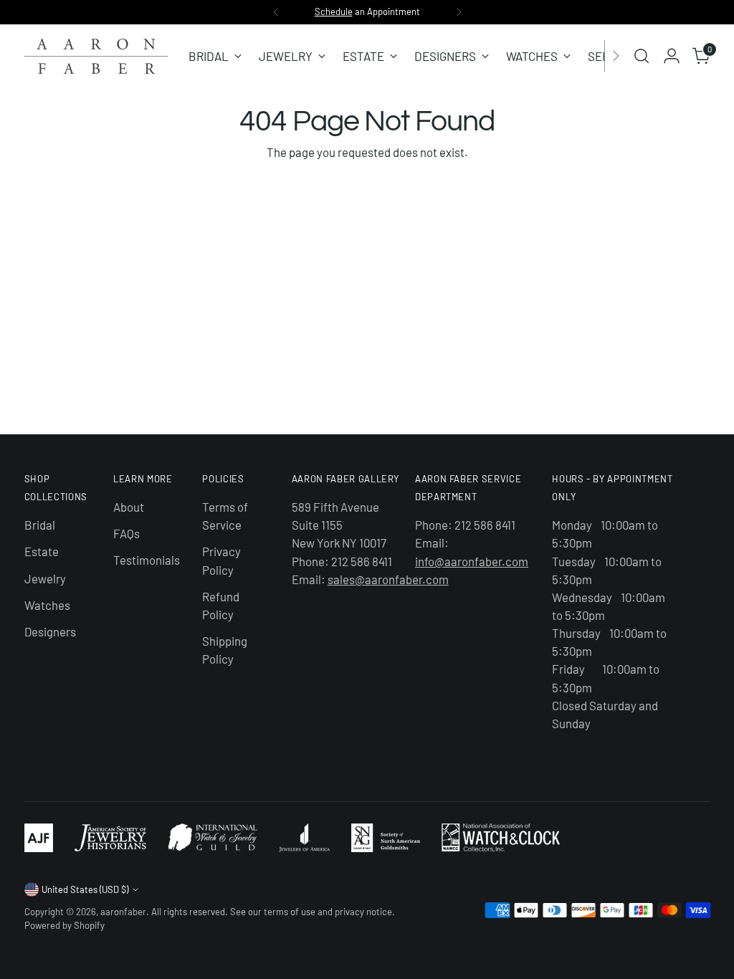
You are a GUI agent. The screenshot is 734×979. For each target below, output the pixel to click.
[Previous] (276, 12)
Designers (50, 631)
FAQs (126, 533)
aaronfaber (123, 911)
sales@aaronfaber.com (388, 579)
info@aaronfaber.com (471, 561)
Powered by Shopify (64, 925)
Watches (47, 605)
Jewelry (45, 578)
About (128, 507)
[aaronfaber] (96, 56)
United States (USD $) (85, 889)
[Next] (459, 12)
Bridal (39, 524)
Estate (41, 551)
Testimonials (146, 560)
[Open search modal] (641, 56)
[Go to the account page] (671, 56)
